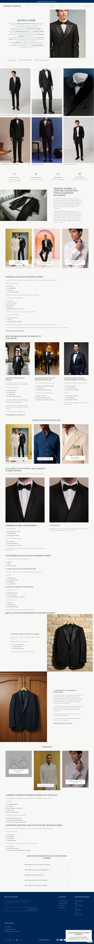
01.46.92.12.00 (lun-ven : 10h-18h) (11, 931)
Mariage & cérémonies (18, 262)
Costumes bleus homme (18, 771)
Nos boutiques (62, 905)
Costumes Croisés (45, 785)
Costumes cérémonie (18, 458)
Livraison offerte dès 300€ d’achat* (47, 1)
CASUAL (44, 5)
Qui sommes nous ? (63, 900)
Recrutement (61, 907)
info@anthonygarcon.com (9, 929)
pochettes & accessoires (75, 458)
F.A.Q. (76, 903)
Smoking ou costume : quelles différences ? (15, 330)
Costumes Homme (45, 263)
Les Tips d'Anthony (63, 903)
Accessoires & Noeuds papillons (75, 262)
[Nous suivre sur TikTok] (20, 940)
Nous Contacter (78, 914)
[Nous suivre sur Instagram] (9, 940)
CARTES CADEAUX (73, 5)
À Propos (77, 912)
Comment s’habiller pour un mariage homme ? (15, 414)
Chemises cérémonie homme (75, 782)
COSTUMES (37, 5)
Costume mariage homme (41, 60)
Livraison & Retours (79, 900)
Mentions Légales (79, 905)
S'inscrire (32, 909)
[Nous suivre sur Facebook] (6, 940)
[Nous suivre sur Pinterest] (13, 940)
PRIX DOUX (28, 5)
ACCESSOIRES (52, 5)
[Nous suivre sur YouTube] (17, 940)
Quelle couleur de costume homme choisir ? (63, 723)
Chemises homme (45, 458)
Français (29, 939)
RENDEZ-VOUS (62, 5)
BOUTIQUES (52, 7)
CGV (76, 907)
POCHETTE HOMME (25, 60)
